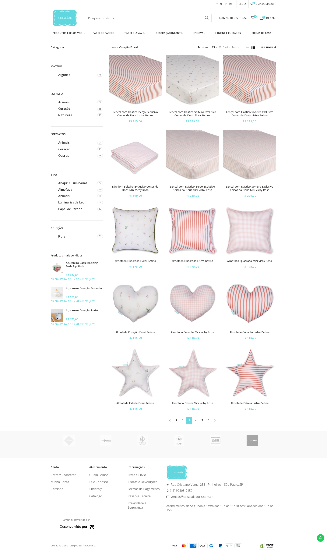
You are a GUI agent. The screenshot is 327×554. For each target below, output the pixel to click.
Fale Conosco (98, 482)
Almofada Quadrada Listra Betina (192, 261)
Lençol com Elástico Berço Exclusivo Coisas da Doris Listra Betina (135, 113)
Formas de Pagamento (144, 489)
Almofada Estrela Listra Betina (250, 403)
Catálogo (95, 496)
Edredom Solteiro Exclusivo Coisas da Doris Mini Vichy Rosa (135, 188)
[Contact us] (320, 538)
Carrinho (57, 489)
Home (112, 47)
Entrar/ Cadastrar (63, 475)
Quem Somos (98, 475)
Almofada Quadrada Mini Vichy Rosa (249, 261)
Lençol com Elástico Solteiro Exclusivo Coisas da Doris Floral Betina (192, 113)
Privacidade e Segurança (137, 505)
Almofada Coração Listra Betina (249, 332)
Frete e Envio (137, 475)
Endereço (96, 489)
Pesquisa (206, 18)
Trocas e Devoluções (142, 482)
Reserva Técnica (139, 496)
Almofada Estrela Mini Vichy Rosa (192, 403)
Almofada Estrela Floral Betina (135, 403)
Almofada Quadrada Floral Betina (135, 261)
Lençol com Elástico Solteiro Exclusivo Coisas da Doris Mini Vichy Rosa (249, 188)
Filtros (267, 47)
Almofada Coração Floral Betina (135, 332)
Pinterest (230, 4)
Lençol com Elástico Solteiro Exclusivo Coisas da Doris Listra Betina (249, 113)
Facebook (217, 4)
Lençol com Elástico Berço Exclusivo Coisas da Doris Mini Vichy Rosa (192, 188)
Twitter (221, 4)
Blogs (242, 3)
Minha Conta (60, 482)
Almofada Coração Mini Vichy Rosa (192, 332)
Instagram (226, 4)
